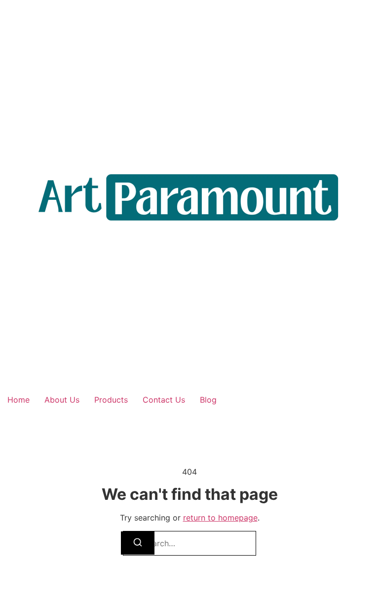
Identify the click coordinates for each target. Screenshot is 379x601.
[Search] (137, 543)
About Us (61, 400)
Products (111, 400)
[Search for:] (189, 543)
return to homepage (220, 518)
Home (18, 400)
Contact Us (164, 400)
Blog (208, 400)
